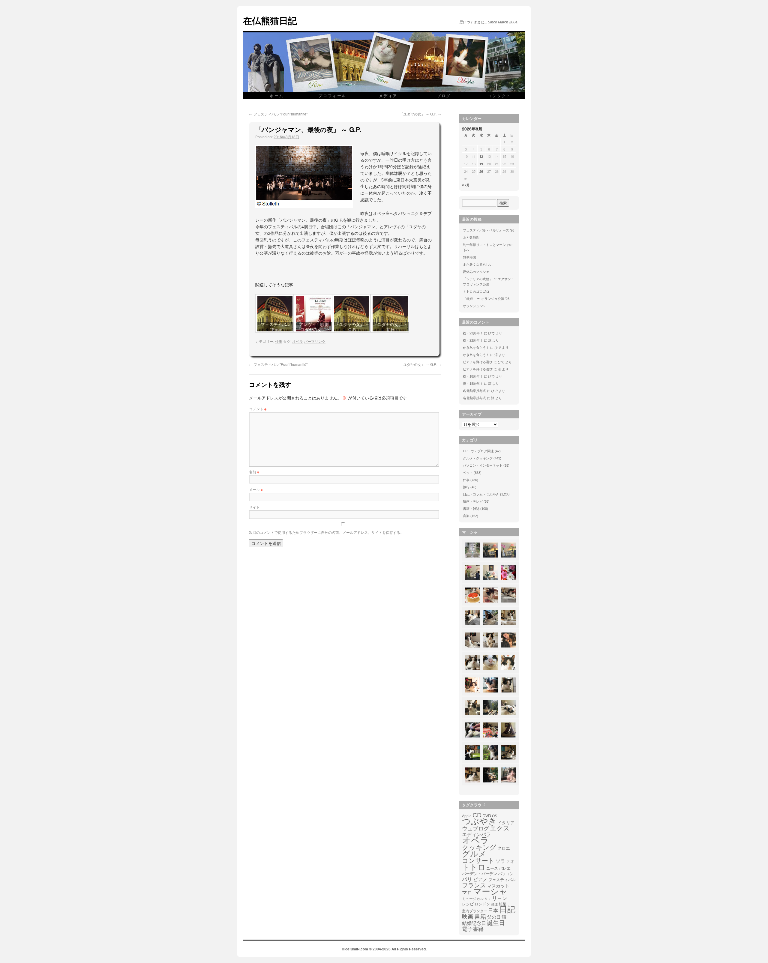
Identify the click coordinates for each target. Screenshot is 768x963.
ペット (468, 472)
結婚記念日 (474, 923)
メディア (388, 95)
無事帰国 (469, 257)
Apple (467, 816)
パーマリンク (315, 341)
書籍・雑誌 (471, 508)
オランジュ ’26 (473, 306)
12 (481, 156)
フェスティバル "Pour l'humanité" (278, 113)
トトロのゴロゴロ (476, 291)
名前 (254, 471)
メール (256, 489)
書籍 (480, 916)
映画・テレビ (473, 501)
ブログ (444, 95)
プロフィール (332, 95)
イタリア (506, 822)
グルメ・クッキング (478, 458)
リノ (487, 899)
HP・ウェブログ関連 (478, 451)
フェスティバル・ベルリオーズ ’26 (488, 230)
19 (481, 164)
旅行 (466, 487)
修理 (494, 904)
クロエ (503, 848)
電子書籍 (473, 929)
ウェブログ (475, 828)
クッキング (479, 847)
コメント (257, 408)
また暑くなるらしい (478, 264)
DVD (486, 815)
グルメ (474, 854)
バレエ (505, 868)
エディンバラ (476, 834)
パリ (467, 879)
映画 (467, 917)
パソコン (506, 874)
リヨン (499, 898)
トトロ (473, 867)
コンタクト (499, 95)
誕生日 (496, 923)
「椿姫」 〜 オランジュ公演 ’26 (486, 299)
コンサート (478, 860)
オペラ (297, 341)
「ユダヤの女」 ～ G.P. (420, 113)
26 (481, 171)
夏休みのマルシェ (476, 272)
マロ (467, 893)
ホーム (277, 95)
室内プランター (474, 911)
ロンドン (482, 904)
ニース (492, 868)
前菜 (502, 904)
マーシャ (490, 891)
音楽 (466, 516)
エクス (500, 828)
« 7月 (466, 185)
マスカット (498, 885)
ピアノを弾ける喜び (478, 362)
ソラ (500, 861)
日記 (507, 909)
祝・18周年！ (473, 376)
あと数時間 (471, 237)
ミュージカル (473, 899)
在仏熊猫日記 (270, 20)
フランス (474, 885)
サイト (254, 507)
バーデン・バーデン (479, 874)
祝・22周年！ (473, 333)
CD (477, 815)
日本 (493, 911)
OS (494, 816)
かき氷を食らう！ (476, 347)
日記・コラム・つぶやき (481, 494)
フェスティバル (502, 880)
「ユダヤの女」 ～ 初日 (390, 327)
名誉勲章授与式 (474, 391)
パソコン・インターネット (482, 465)
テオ (510, 861)
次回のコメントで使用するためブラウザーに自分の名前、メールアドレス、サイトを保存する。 (326, 532)
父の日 (494, 917)
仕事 (278, 341)
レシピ (468, 904)
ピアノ (480, 879)
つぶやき (479, 821)
